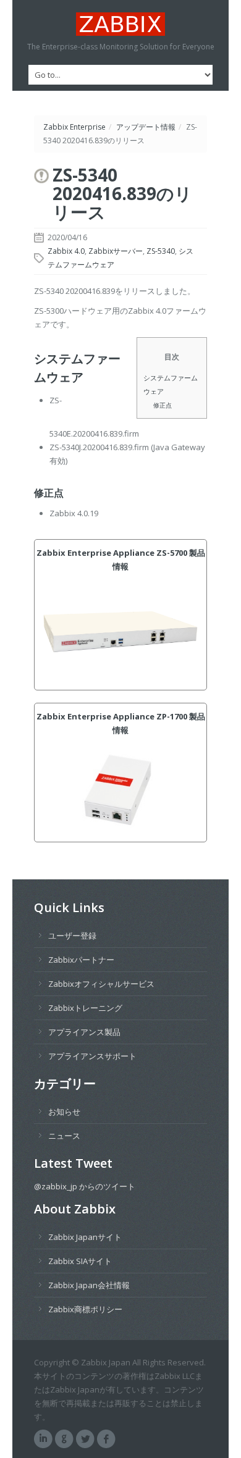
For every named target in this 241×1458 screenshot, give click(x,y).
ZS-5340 (160, 251)
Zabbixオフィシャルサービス (101, 983)
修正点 (162, 405)
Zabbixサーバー (115, 251)
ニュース (64, 1135)
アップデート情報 (145, 127)
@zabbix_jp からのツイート (84, 1186)
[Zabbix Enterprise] (120, 24)
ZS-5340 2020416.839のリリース (122, 193)
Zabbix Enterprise (74, 127)
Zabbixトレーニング (85, 1007)
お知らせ (64, 1111)
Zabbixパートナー (81, 959)
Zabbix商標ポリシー (85, 1309)
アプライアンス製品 (84, 1031)
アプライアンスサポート (92, 1056)
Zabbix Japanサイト (85, 1236)
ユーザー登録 (72, 935)
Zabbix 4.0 (66, 251)
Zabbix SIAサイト (80, 1261)
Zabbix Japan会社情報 (89, 1285)
